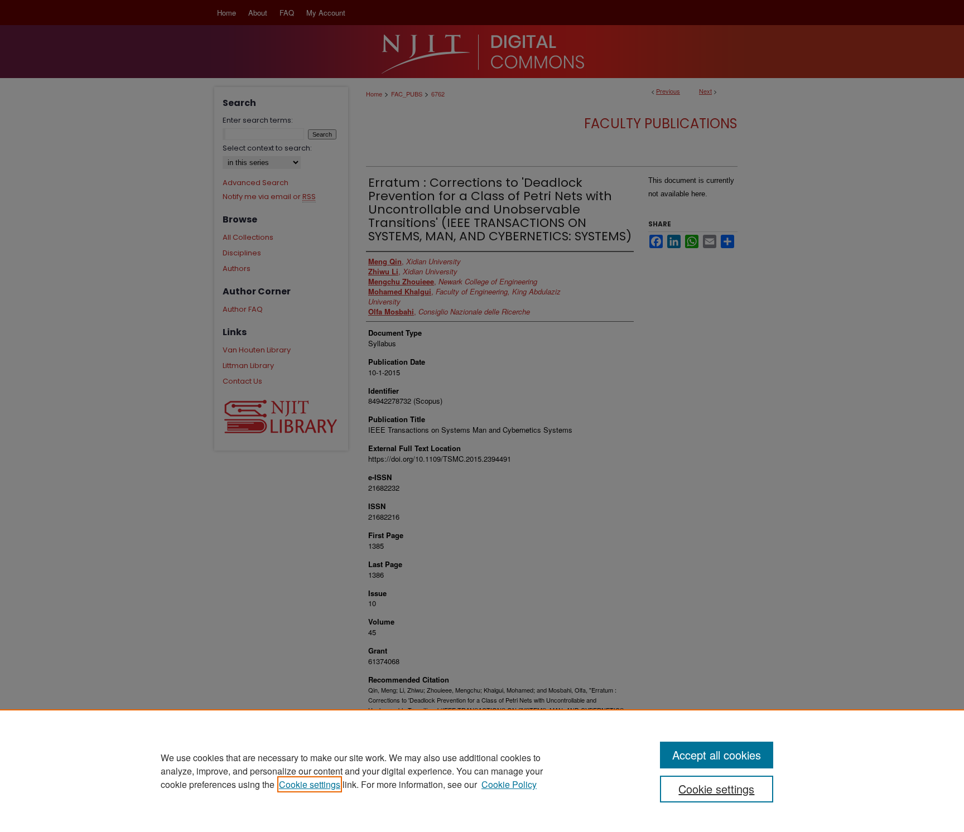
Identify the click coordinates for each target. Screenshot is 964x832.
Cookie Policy (509, 784)
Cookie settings (309, 784)
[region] (482, 770)
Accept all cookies (716, 755)
